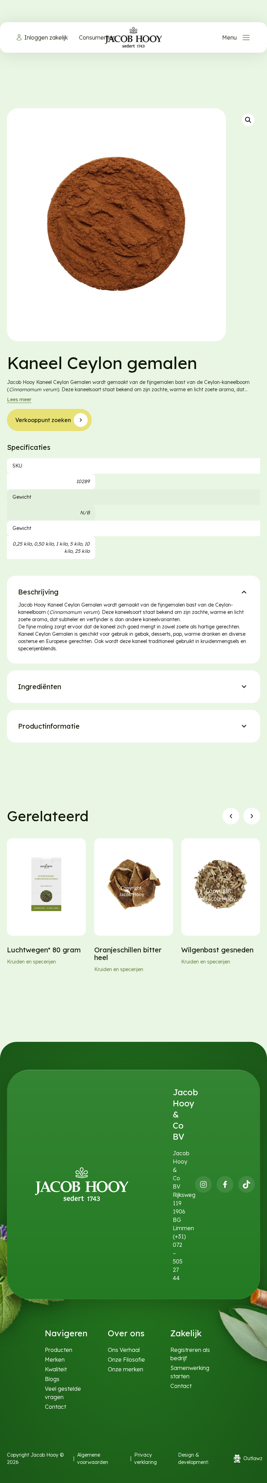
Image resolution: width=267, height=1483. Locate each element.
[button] (248, 120)
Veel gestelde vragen (63, 1392)
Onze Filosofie (126, 1359)
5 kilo (76, 544)
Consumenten (97, 37)
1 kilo (61, 544)
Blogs (52, 1378)
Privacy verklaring (145, 1458)
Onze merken (125, 1369)
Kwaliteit (56, 1369)
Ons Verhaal (124, 1349)
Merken (55, 1359)
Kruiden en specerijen (31, 962)
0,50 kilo (44, 544)
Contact (55, 1406)
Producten (58, 1349)
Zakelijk (186, 1333)
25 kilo (82, 551)
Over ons (126, 1333)
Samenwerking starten (189, 1372)
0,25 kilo (22, 544)
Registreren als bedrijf (190, 1354)
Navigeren (66, 1333)
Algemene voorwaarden (92, 1458)
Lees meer (19, 399)
